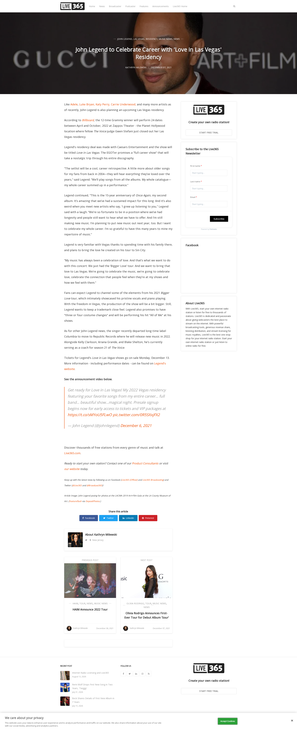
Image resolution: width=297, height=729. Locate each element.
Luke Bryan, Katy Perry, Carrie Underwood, (107, 104)
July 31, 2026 (77, 692)
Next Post (147, 560)
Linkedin (130, 518)
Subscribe (219, 218)
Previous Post (90, 560)
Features (144, 6)
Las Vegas (138, 38)
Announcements (160, 6)
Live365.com (72, 453)
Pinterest (149, 518)
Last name (195, 181)
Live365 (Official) (129, 479)
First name (195, 165)
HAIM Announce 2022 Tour (90, 609)
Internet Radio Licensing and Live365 (90, 672)
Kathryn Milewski (105, 534)
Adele (74, 104)
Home (92, 6)
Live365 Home (180, 6)
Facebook (90, 518)
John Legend (124, 38)
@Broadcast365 (94, 485)
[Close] (292, 720)
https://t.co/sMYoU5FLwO (90, 414)
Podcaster (130, 6)
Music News (165, 38)
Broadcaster (115, 6)
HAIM (75, 603)
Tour (82, 603)
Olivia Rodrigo (135, 603)
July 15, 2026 (77, 706)
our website (72, 469)
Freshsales (213, 229)
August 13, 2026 (79, 676)
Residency (151, 38)
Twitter (110, 518)
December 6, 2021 (136, 425)
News (102, 6)
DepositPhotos (93, 501)
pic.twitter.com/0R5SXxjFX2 (136, 414)
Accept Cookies (227, 721)
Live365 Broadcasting (152, 479)
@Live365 (77, 485)
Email (192, 197)
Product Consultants (145, 463)
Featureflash (75, 501)
